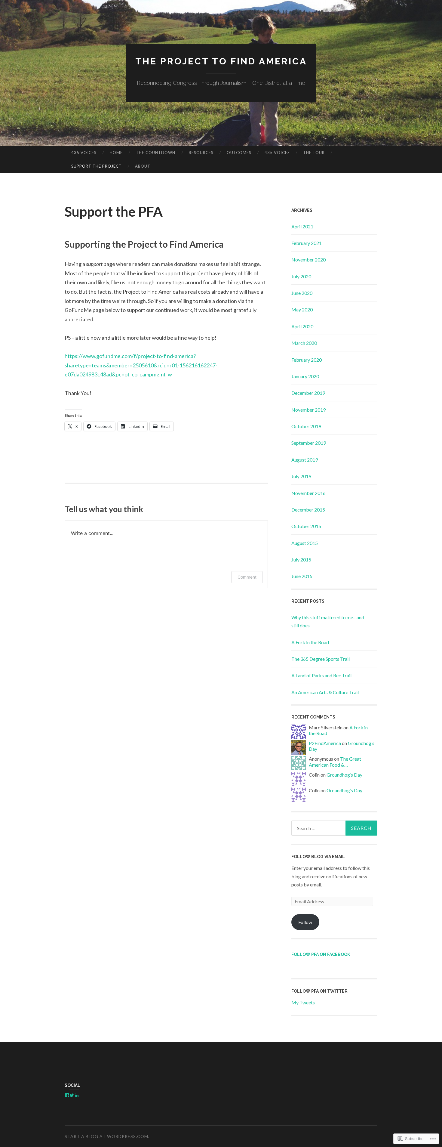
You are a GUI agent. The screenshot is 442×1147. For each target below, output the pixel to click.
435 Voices (84, 152)
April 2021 (302, 226)
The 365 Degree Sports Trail (320, 659)
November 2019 (308, 410)
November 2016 (308, 493)
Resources (201, 152)
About (142, 166)
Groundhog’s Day (344, 775)
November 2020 (308, 259)
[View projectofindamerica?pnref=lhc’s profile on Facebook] (67, 1095)
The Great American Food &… (335, 761)
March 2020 (304, 343)
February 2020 (306, 360)
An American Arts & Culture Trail (325, 692)
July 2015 (301, 559)
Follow (305, 922)
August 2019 (304, 459)
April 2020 (302, 326)
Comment (247, 577)
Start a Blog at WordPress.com (106, 1136)
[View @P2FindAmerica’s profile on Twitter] (71, 1095)
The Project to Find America (221, 61)
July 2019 (301, 476)
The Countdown (155, 152)
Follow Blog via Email (318, 856)
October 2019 (306, 426)
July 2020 (301, 276)
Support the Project (96, 166)
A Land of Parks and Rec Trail (321, 675)
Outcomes (239, 152)
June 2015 (301, 576)
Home (116, 152)
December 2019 (308, 393)
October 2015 (306, 526)
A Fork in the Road (310, 642)
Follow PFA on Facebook (320, 954)
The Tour (314, 152)
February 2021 (306, 243)
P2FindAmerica (325, 743)
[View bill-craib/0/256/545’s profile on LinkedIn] (76, 1095)
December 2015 (308, 509)
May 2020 (302, 309)
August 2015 (304, 543)
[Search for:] (334, 828)
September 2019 (308, 443)
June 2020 (301, 293)
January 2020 (305, 376)
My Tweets (303, 1002)
